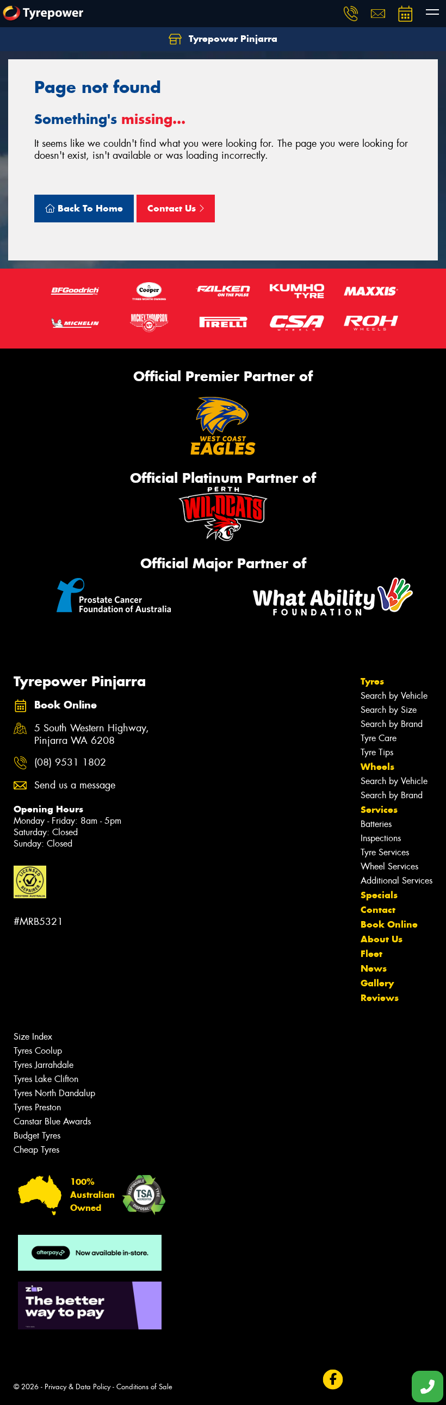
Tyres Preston (37, 1107)
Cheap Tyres (36, 1149)
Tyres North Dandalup (54, 1093)
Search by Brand (392, 724)
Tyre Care (379, 738)
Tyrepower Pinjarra (231, 39)
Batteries (376, 824)
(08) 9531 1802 (70, 762)
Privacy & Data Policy (77, 1386)
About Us (381, 939)
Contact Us (173, 208)
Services (379, 810)
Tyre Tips (377, 752)
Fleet (371, 954)
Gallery (377, 983)
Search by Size (389, 710)
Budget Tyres (37, 1135)
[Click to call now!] (351, 13)
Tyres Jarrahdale (43, 1065)
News (374, 968)
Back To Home (89, 208)
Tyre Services (385, 852)
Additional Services (396, 880)
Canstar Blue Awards (52, 1121)
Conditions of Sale (144, 1386)
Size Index (33, 1036)
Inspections (381, 838)
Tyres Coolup (38, 1050)
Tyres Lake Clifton (46, 1079)
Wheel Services (389, 866)
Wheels (377, 767)
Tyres (372, 681)
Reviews (380, 998)
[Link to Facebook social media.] (333, 1380)
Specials (379, 895)
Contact (378, 910)
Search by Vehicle (394, 695)
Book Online (389, 924)
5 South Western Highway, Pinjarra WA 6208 (91, 734)
